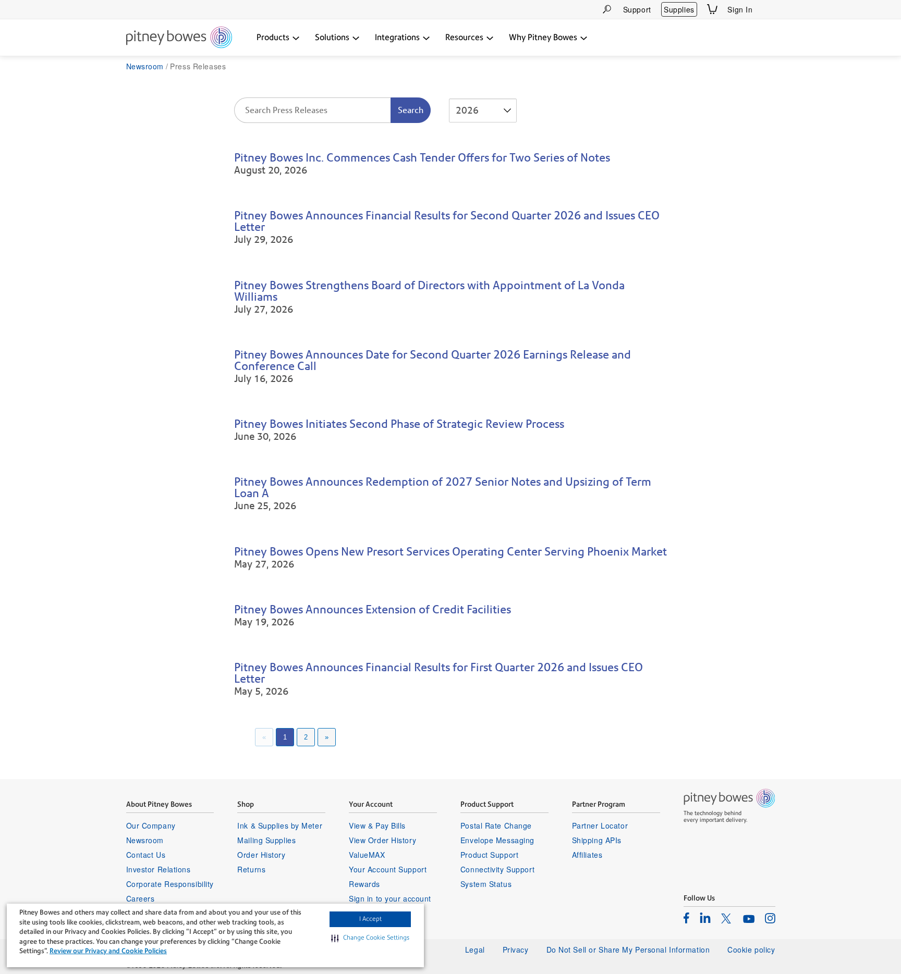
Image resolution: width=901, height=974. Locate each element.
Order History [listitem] (261, 854)
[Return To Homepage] (179, 38)
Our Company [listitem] (151, 825)
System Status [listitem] (486, 884)
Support (637, 9)
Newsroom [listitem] (145, 840)
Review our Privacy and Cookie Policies (108, 951)
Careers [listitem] (140, 898)
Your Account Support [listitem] (388, 869)
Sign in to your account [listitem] (390, 898)
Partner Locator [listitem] (600, 825)
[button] (370, 938)
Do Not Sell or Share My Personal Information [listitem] (628, 949)
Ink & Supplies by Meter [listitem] (279, 825)
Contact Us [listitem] (146, 854)
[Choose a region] (769, 9)
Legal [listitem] (475, 949)
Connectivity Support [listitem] (497, 869)
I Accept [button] (370, 918)
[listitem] (686, 917)
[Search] (607, 9)
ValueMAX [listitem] (367, 854)
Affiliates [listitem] (587, 854)
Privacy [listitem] (516, 949)
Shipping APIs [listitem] (597, 840)
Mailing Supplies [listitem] (266, 840)
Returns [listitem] (251, 869)
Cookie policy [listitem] (751, 949)
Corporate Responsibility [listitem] (170, 884)
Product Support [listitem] (489, 854)
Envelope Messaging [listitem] (497, 840)
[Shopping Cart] (712, 9)
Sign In (739, 9)
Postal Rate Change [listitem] (496, 825)
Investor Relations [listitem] (158, 869)
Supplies (679, 9)
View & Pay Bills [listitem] (377, 825)
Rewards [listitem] (364, 884)
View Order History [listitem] (382, 840)
